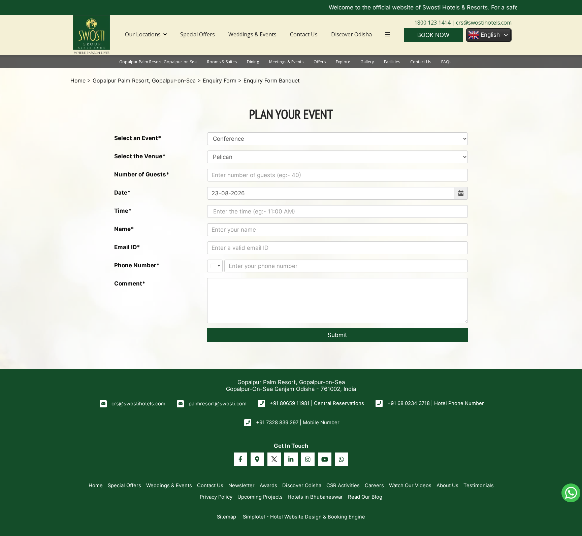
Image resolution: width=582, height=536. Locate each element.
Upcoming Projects (260, 497)
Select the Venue (138, 156)
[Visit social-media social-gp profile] (257, 459)
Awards (268, 485)
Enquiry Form (219, 80)
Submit (337, 335)
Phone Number (135, 265)
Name (122, 229)
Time (121, 210)
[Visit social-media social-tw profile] (274, 459)
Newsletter (241, 485)
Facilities (392, 62)
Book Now (433, 35)
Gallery (367, 62)
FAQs (446, 62)
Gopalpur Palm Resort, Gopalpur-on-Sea (158, 62)
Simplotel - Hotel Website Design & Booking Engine (304, 517)
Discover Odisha (351, 34)
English (489, 34)
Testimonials (478, 485)
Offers (320, 62)
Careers (374, 485)
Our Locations (143, 34)
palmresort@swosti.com (218, 404)
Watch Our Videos (410, 485)
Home (78, 80)
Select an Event (136, 138)
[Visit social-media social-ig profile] (308, 459)
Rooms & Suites (222, 62)
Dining (253, 62)
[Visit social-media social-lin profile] (291, 459)
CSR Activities (343, 485)
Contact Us (304, 34)
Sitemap (226, 517)
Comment (128, 283)
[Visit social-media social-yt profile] (324, 459)
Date (120, 192)
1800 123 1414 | (434, 22)
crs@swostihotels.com (483, 22)
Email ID (125, 247)
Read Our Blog (365, 497)
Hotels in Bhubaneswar (315, 497)
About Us (447, 485)
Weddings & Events (252, 34)
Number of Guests (140, 174)
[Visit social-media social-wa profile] (341, 459)
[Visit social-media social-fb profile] (240, 459)
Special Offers (197, 34)
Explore (343, 62)
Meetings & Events (286, 62)
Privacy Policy (216, 497)
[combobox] (215, 266)
